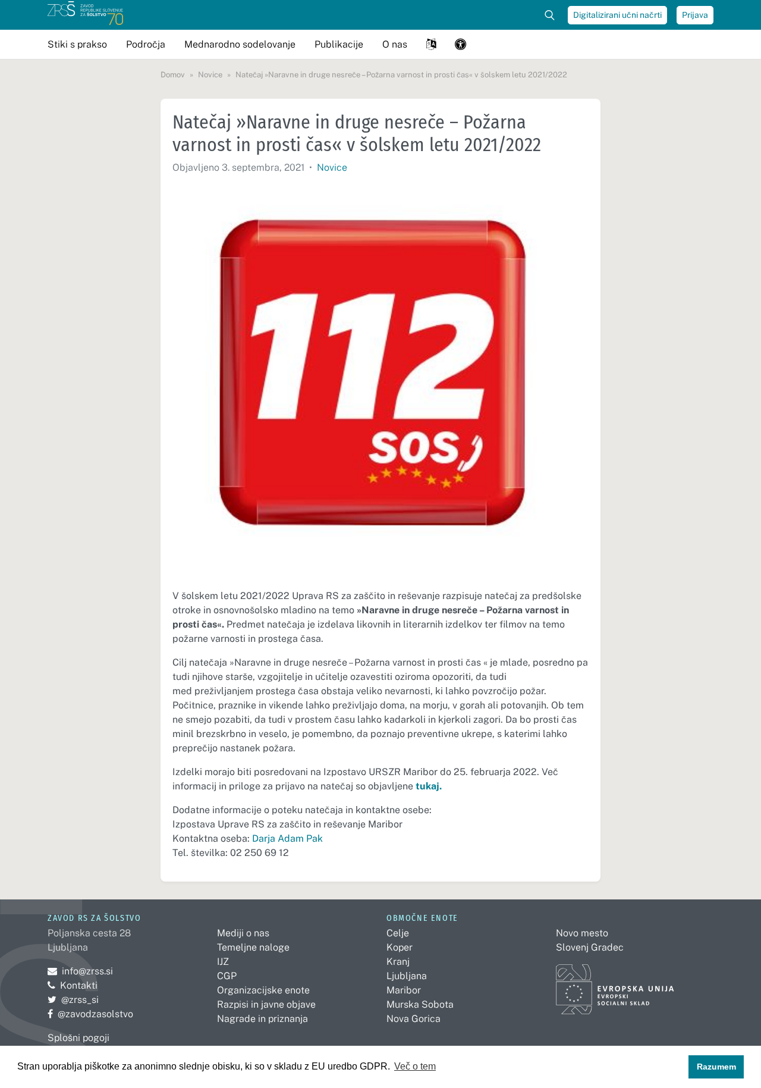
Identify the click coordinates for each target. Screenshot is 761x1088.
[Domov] (85, 15)
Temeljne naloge (253, 947)
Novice (332, 167)
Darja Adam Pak (287, 838)
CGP (227, 976)
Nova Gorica (413, 1018)
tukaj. (429, 786)
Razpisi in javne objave (266, 1004)
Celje (397, 933)
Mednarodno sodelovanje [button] (239, 44)
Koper (399, 947)
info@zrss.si (80, 971)
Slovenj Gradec (590, 947)
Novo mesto (582, 933)
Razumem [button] (716, 1066)
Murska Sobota (420, 1004)
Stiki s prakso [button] (77, 44)
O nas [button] (394, 44)
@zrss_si (73, 999)
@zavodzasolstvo (90, 1014)
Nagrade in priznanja (262, 1018)
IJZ (223, 961)
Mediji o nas (243, 933)
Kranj (398, 961)
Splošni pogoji (78, 1037)
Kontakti (79, 985)
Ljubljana (406, 976)
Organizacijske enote (263, 990)
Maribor (403, 990)
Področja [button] (145, 44)
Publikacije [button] (339, 44)
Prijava (695, 15)
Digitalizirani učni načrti (617, 15)
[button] (431, 44)
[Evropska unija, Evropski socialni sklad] (615, 984)
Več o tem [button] (415, 1066)
